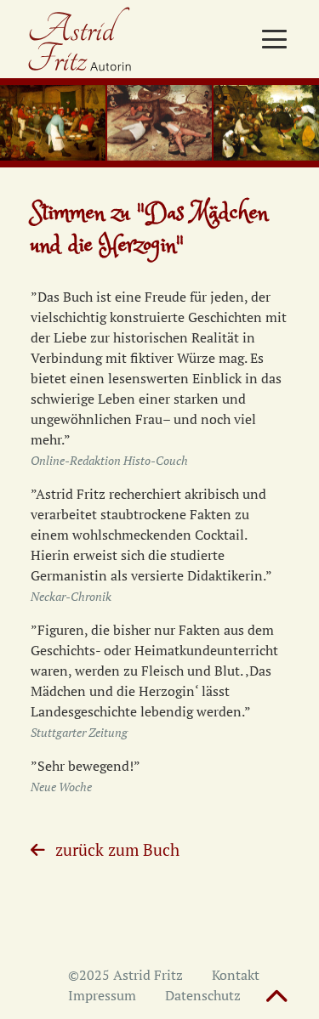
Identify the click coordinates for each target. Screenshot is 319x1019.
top (276, 998)
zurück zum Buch (117, 849)
